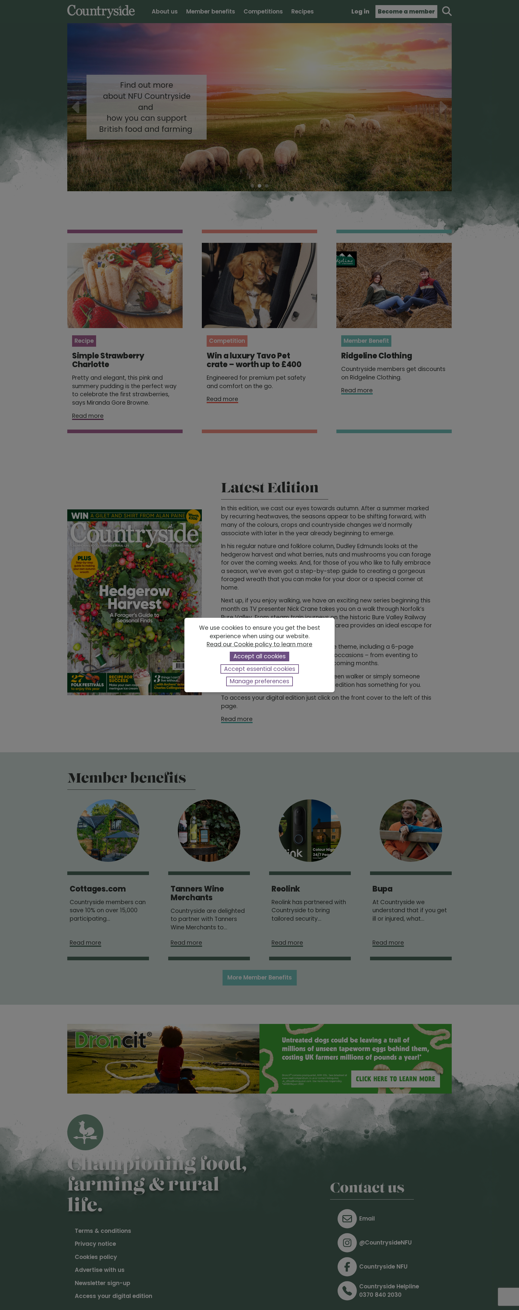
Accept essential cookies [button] (259, 669)
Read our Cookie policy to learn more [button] (259, 644)
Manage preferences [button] (259, 681)
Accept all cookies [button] (259, 656)
